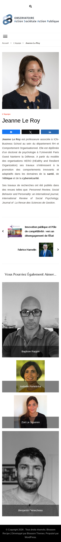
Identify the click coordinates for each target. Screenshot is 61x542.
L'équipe (6, 114)
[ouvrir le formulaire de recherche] (30, 6)
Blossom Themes (36, 533)
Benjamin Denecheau (30, 510)
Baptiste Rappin (31, 351)
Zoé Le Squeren (30, 422)
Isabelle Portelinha (30, 386)
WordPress (30, 537)
